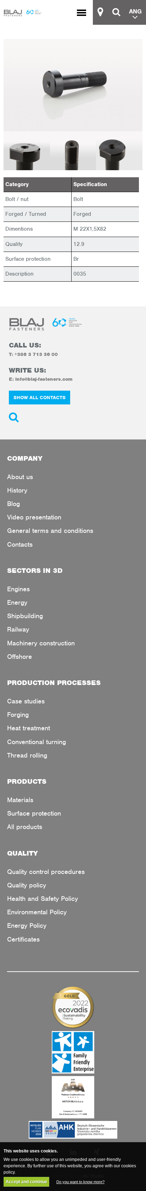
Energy (17, 602)
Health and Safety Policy (42, 898)
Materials (20, 800)
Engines (18, 589)
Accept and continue (26, 1181)
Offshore (19, 656)
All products (24, 827)
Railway (18, 629)
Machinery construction (41, 643)
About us (20, 477)
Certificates (23, 939)
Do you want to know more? (80, 1182)
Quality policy (26, 885)
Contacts (20, 544)
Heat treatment (28, 728)
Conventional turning (36, 742)
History (17, 490)
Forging (18, 714)
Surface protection (34, 813)
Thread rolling (27, 755)
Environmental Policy (37, 912)
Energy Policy (26, 925)
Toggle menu (85, 13)
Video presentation (34, 517)
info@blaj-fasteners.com (44, 379)
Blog (13, 504)
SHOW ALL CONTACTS (39, 398)
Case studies (26, 701)
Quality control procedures (46, 872)
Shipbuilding (25, 616)
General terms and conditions (50, 531)
